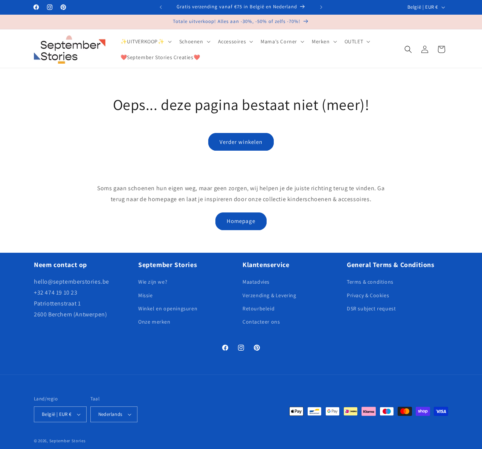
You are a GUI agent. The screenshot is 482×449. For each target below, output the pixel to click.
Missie (145, 295)
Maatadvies (256, 281)
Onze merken (154, 321)
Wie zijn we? (152, 281)
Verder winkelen (241, 141)
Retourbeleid (259, 308)
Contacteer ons (261, 321)
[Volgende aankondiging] (321, 7)
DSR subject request (371, 308)
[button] (145, 41)
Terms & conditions (370, 281)
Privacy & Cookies (368, 295)
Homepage (241, 221)
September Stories (67, 440)
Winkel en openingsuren (167, 308)
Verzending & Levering (269, 295)
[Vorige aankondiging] (161, 7)
